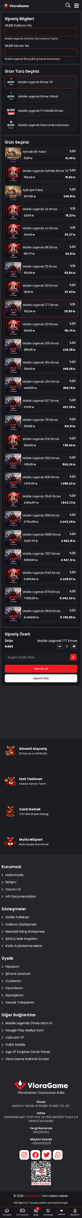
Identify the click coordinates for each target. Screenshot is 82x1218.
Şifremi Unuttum (18, 973)
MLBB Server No (17, 45)
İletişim (10, 882)
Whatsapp (48, 1215)
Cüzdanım (13, 981)
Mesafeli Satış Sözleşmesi (25, 931)
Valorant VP (14, 1037)
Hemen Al (41, 669)
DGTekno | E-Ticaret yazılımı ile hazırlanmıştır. (41, 1202)
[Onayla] (73, 657)
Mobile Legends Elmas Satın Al (28, 1023)
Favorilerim (14, 988)
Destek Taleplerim (19, 1002)
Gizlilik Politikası (17, 917)
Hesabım (12, 966)
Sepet (36, 1212)
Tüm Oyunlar (22, 1215)
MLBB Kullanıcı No (18, 25)
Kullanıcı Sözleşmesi (20, 924)
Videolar (61, 1214)
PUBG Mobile (15, 1044)
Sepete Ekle (41, 678)
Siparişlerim (14, 995)
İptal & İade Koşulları (21, 938)
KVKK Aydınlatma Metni (23, 946)
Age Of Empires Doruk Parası (27, 1052)
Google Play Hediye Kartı (24, 1030)
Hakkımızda (14, 875)
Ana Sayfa (6, 1215)
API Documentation (20, 896)
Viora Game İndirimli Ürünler (27, 1059)
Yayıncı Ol (13, 889)
